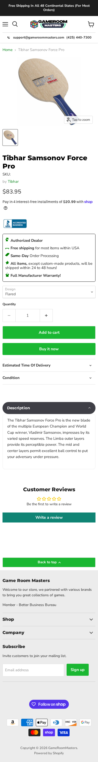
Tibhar (13, 181)
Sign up (78, 669)
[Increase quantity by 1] (46, 315)
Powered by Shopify (49, 753)
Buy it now (49, 349)
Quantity (9, 304)
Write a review (49, 517)
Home (8, 50)
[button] (49, 408)
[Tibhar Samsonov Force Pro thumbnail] (10, 138)
